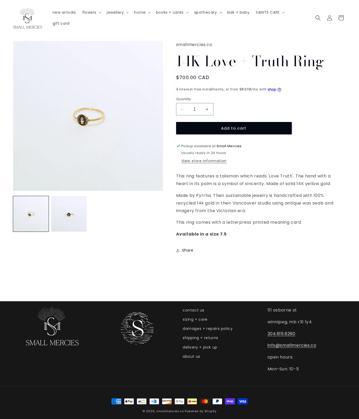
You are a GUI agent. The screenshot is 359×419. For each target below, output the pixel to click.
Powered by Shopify (201, 411)
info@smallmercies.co (292, 345)
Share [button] (187, 250)
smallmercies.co (170, 411)
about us (191, 356)
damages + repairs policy (208, 328)
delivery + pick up (200, 347)
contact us (193, 310)
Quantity (183, 98)
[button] (91, 12)
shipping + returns (200, 337)
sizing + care (195, 319)
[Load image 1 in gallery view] (31, 214)
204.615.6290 (281, 334)
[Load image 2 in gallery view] (69, 214)
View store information (204, 160)
